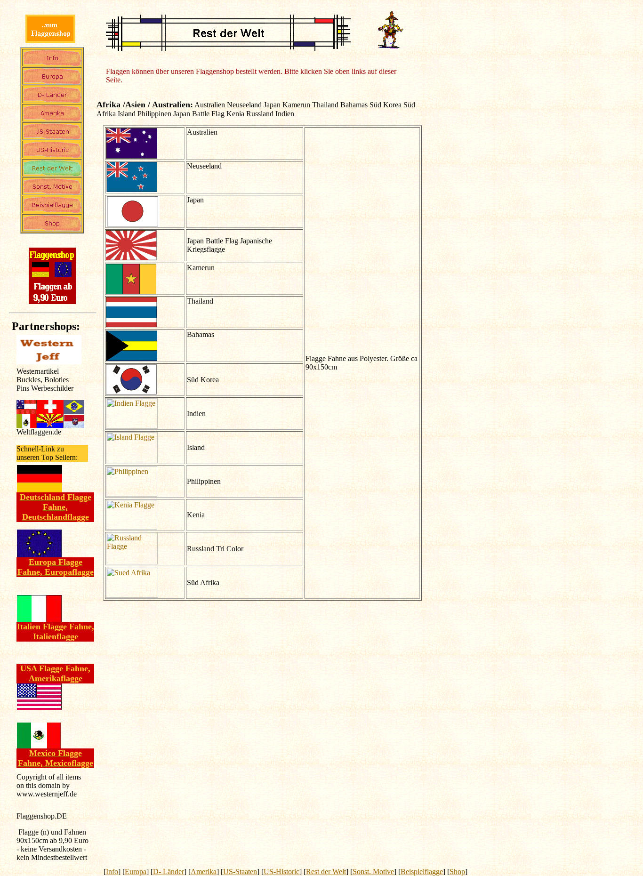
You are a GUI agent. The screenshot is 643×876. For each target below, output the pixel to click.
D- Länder (168, 872)
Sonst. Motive (373, 872)
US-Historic (281, 872)
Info (112, 872)
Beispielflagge (422, 872)
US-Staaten (240, 872)
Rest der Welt (326, 872)
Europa (135, 872)
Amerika (204, 872)
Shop (457, 872)
